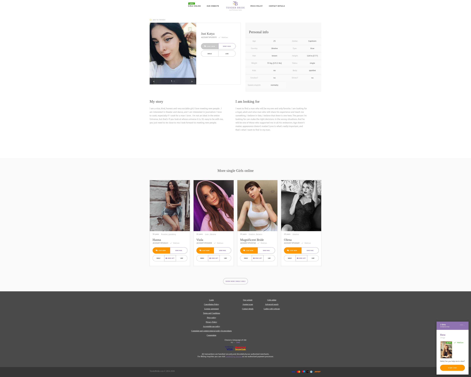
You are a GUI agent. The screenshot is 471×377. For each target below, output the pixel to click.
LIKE (227, 54)
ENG (238, 342)
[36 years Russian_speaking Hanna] (170, 205)
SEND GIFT (171, 258)
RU (232, 342)
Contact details (277, 6)
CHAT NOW (211, 46)
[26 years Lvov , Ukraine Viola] (214, 205)
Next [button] (192, 81)
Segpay (239, 356)
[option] (173, 53)
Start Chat (452, 368)
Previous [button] (153, 81)
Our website (213, 6)
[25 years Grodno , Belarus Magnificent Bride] (257, 205)
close (461, 325)
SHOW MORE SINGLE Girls (235, 281)
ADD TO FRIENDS (159, 20)
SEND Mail (227, 46)
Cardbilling (230, 356)
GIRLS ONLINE (194, 6)
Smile (210, 54)
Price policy (256, 6)
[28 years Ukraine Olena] (301, 205)
